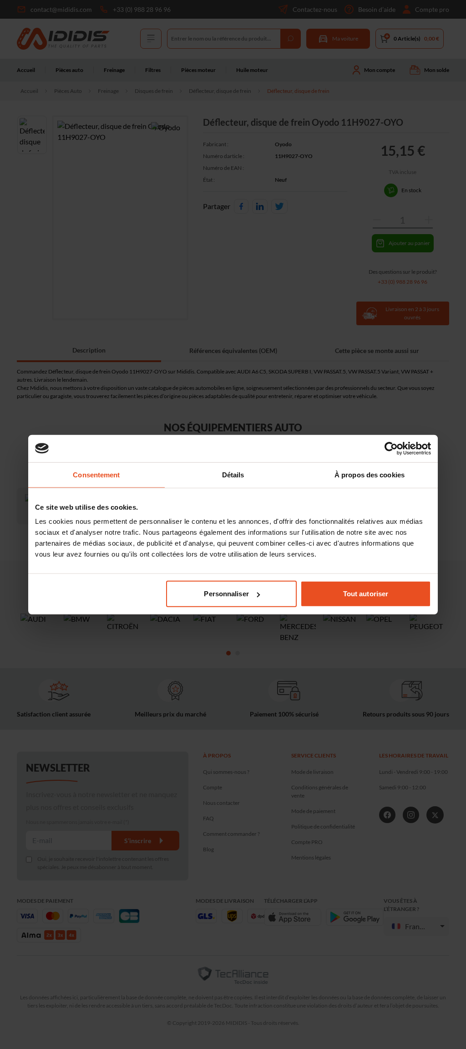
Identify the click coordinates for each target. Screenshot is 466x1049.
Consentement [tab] (96, 474)
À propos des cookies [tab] (369, 474)
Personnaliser (226, 594)
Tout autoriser (365, 594)
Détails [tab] (233, 474)
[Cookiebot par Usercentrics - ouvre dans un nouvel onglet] (391, 448)
